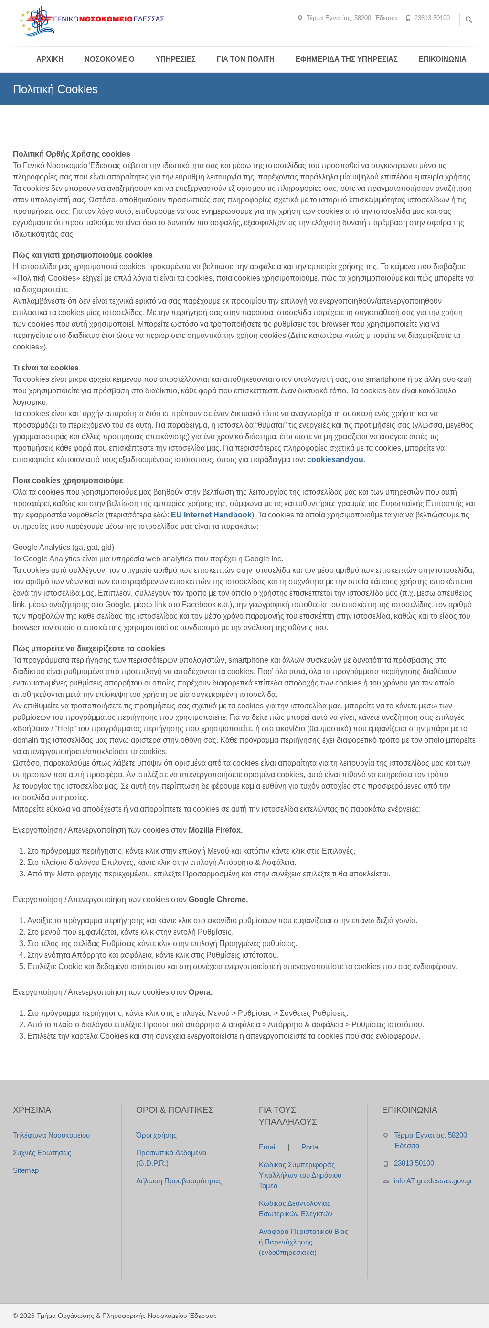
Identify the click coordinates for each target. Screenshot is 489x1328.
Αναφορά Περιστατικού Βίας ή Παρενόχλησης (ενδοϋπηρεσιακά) (303, 1241)
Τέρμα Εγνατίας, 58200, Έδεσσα (352, 17)
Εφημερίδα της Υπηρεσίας (347, 59)
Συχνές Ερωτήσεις (42, 1153)
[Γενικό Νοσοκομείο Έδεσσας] (93, 21)
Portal (310, 1147)
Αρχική (50, 59)
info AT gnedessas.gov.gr (433, 1181)
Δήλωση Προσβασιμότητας (179, 1181)
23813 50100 (432, 17)
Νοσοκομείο (110, 59)
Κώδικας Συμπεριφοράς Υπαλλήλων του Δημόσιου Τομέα (300, 1175)
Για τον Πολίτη (246, 59)
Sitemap (26, 1170)
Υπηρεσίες (176, 59)
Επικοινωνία (443, 59)
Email (268, 1147)
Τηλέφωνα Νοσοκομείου (51, 1135)
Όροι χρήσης (156, 1135)
